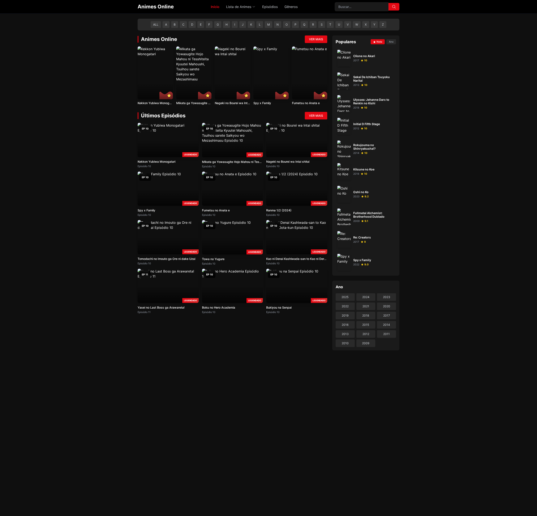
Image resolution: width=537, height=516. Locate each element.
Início (215, 7)
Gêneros (291, 7)
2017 (386, 315)
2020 (386, 306)
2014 (386, 324)
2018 (365, 315)
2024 (365, 297)
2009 (365, 343)
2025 (345, 297)
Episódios (270, 7)
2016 (345, 324)
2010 (345, 343)
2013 (345, 334)
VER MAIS (316, 39)
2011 (386, 334)
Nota (379, 41)
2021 (365, 306)
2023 (386, 297)
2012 (365, 334)
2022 (345, 306)
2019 (345, 315)
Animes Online (156, 7)
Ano (391, 41)
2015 (365, 324)
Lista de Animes (238, 7)
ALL (155, 24)
